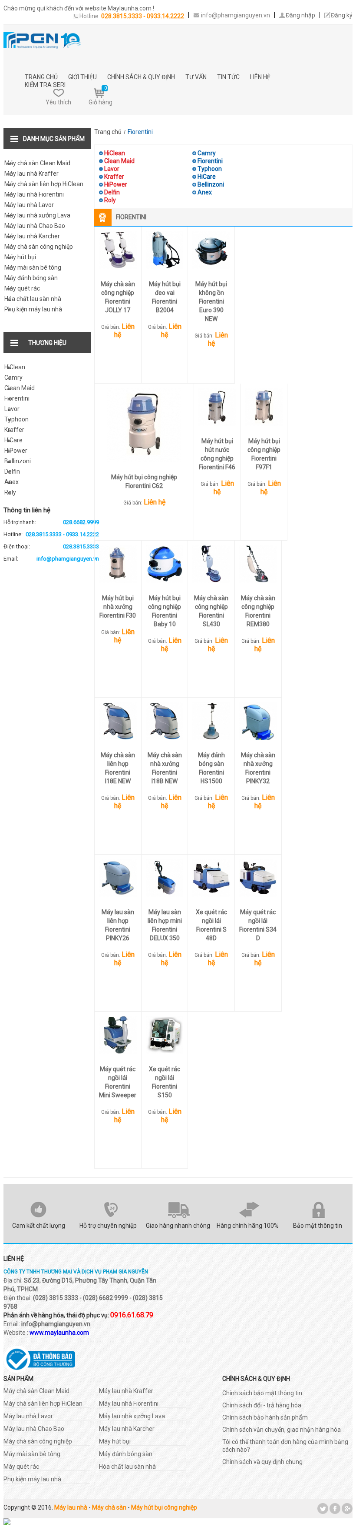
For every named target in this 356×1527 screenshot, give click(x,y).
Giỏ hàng (100, 95)
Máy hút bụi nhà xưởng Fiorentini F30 (117, 607)
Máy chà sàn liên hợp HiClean (43, 183)
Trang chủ (41, 77)
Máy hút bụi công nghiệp (164, 1507)
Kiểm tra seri (45, 84)
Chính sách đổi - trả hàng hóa (261, 1405)
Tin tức (228, 77)
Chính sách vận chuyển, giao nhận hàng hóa (281, 1429)
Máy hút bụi (20, 257)
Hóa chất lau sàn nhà (32, 298)
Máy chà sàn (109, 1507)
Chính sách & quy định (141, 77)
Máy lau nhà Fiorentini (34, 194)
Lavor (12, 408)
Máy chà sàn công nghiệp (38, 246)
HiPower (15, 450)
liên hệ (260, 77)
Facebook (335, 1508)
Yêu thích (58, 102)
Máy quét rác (22, 288)
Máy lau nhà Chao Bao (34, 225)
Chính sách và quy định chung (262, 1461)
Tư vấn (196, 77)
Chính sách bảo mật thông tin (262, 1393)
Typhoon (16, 419)
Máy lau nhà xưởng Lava (37, 215)
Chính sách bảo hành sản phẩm (265, 1417)
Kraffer (14, 429)
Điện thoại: (51, 546)
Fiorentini (17, 398)
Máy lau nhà (70, 1507)
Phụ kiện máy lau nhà (33, 309)
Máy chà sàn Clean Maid (37, 163)
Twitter (322, 1508)
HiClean (14, 367)
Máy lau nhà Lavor (29, 204)
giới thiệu (82, 77)
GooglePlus (347, 1508)
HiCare (13, 440)
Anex (11, 481)
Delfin (12, 471)
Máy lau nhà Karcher (32, 236)
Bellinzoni (17, 461)
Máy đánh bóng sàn (31, 277)
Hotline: (51, 534)
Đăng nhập (300, 15)
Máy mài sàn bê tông (32, 267)
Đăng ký (342, 15)
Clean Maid (19, 387)
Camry (13, 377)
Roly (10, 492)
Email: (51, 558)
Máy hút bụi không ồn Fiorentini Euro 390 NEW (211, 301)
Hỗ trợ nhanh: (51, 522)
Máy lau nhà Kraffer (31, 173)
